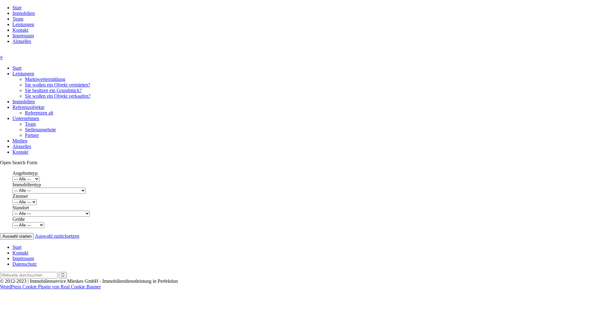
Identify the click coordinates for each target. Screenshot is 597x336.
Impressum (23, 35)
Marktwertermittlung (45, 79)
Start (16, 7)
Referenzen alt (39, 112)
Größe (18, 219)
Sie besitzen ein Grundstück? (53, 90)
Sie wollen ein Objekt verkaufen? (57, 96)
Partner (32, 135)
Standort (20, 207)
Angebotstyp (25, 173)
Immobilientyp (26, 184)
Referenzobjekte (28, 107)
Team (17, 18)
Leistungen (23, 24)
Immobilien (23, 13)
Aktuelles (21, 41)
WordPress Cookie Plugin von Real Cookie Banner (50, 286)
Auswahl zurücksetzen (57, 236)
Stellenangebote (40, 129)
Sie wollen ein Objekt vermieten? (57, 84)
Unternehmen (25, 118)
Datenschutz (24, 264)
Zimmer (20, 196)
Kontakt (20, 30)
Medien (19, 140)
